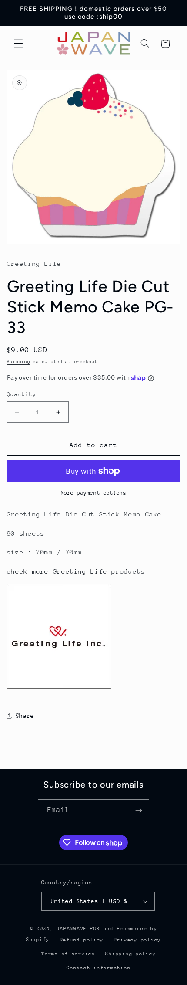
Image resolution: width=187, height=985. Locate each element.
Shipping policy (130, 954)
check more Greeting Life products (76, 571)
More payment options (94, 493)
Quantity (21, 394)
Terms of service (68, 954)
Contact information (98, 968)
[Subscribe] (139, 810)
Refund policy (82, 940)
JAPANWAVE (72, 928)
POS (95, 928)
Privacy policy (137, 940)
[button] (18, 44)
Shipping (18, 361)
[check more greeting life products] (59, 688)
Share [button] (25, 715)
